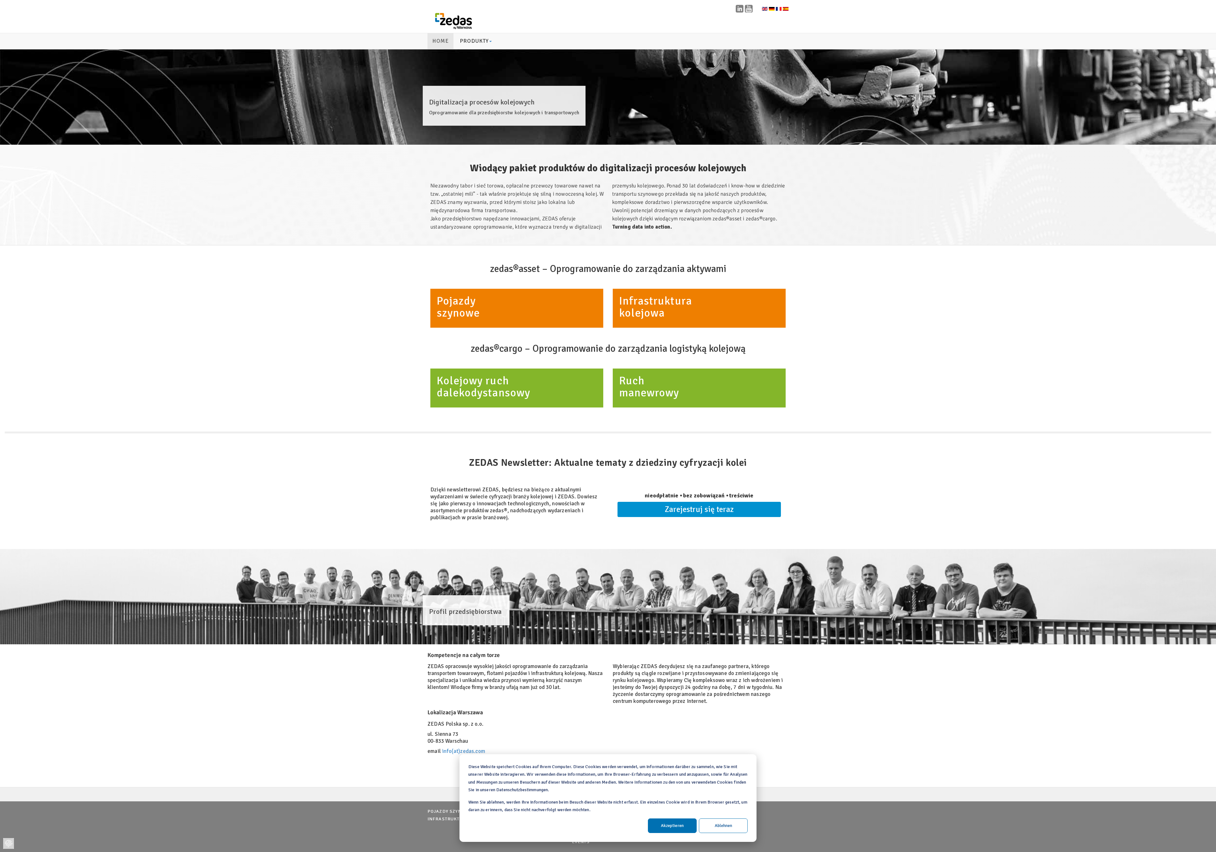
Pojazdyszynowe (458, 307)
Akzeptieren (672, 825)
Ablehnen (723, 825)
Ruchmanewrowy (649, 387)
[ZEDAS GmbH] (453, 21)
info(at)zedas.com (463, 751)
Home (440, 41)
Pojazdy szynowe (450, 811)
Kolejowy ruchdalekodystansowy (483, 387)
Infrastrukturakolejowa (655, 307)
